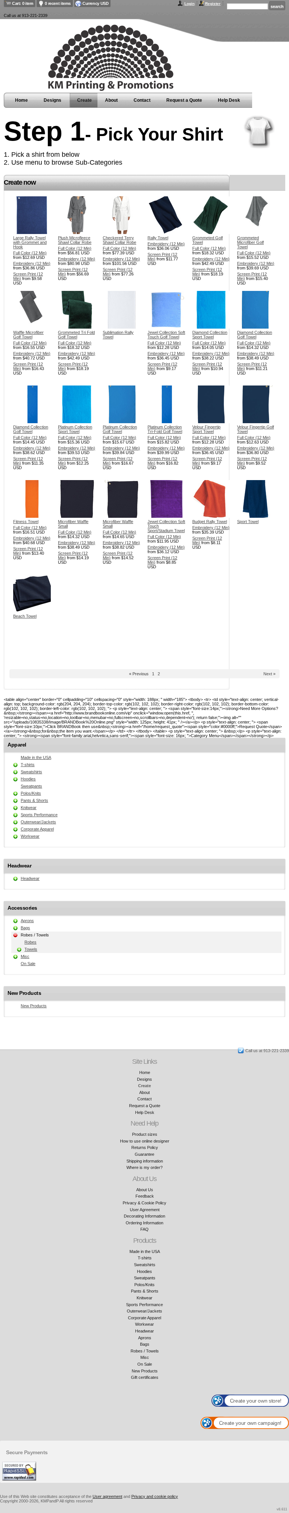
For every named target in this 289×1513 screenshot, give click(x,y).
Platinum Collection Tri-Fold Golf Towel (165, 429)
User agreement (107, 1496)
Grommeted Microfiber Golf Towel (250, 242)
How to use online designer (144, 1141)
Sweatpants (31, 786)
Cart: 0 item (22, 3)
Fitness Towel (25, 521)
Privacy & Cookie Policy (144, 1203)
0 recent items (58, 3)
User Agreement (145, 1209)
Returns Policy (144, 1147)
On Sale (28, 963)
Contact (142, 100)
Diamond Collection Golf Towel (254, 334)
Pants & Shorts (34, 800)
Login (189, 4)
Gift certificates (144, 1377)
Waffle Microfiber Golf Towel (28, 334)
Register (213, 4)
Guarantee (144, 1154)
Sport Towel (248, 521)
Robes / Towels (145, 1351)
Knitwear (29, 807)
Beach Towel (25, 616)
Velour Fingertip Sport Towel (206, 429)
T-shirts (28, 764)
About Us (144, 1189)
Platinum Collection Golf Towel (120, 429)
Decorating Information (144, 1216)
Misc (25, 956)
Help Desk (229, 100)
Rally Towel (158, 238)
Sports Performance (39, 814)
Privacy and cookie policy (154, 1496)
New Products (34, 1006)
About (111, 100)
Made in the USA (36, 757)
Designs (52, 100)
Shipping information (144, 1161)
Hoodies (28, 779)
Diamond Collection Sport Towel (209, 334)
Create (84, 100)
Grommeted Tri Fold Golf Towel (76, 334)
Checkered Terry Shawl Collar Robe (119, 240)
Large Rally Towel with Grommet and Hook (30, 242)
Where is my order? (144, 1167)
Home (21, 100)
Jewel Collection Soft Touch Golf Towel (166, 334)
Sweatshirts (31, 772)
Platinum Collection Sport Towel (75, 429)
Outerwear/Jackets (38, 822)
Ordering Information (144, 1223)
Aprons (27, 920)
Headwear (30, 878)
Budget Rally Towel (209, 521)
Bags (25, 928)
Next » (269, 674)
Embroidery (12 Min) (31, 263)
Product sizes (144, 1134)
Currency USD (95, 3)
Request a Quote (184, 100)
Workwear (30, 836)
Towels (30, 949)
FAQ (144, 1229)
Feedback (144, 1196)
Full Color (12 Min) (30, 253)
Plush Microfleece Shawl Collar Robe (74, 240)
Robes (30, 942)
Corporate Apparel (37, 829)
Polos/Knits (31, 793)
